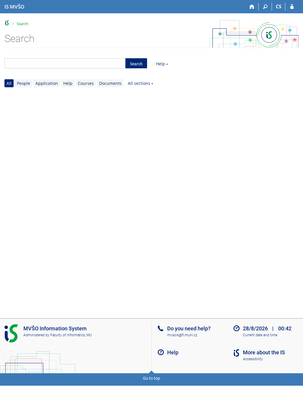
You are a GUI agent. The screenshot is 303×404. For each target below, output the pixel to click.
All (9, 83)
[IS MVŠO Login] (292, 7)
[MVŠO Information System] (6, 22)
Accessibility (253, 359)
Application (47, 83)
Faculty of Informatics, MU (71, 335)
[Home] (252, 7)
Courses (86, 83)
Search (22, 23)
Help (160, 64)
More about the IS (264, 352)
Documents (110, 83)
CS (278, 6)
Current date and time (260, 335)
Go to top (151, 378)
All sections (139, 83)
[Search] (265, 7)
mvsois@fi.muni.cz (182, 335)
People (23, 83)
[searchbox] (64, 63)
